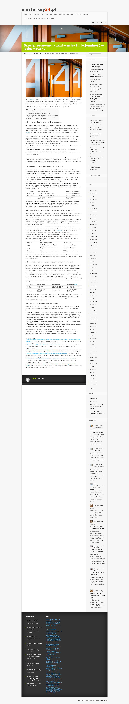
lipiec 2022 (92, 255)
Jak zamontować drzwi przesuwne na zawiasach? (38, 113)
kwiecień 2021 (93, 301)
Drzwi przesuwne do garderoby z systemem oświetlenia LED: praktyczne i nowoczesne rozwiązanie (97, 549)
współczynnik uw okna (54, 687)
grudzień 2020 (93, 314)
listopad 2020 (93, 317)
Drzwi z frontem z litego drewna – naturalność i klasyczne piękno (96, 135)
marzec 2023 (93, 230)
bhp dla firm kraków (55, 622)
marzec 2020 (93, 341)
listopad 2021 (93, 279)
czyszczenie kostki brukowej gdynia (53, 637)
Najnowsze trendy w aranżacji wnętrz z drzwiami (97, 507)
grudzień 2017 (93, 357)
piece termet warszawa (53, 662)
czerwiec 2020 (93, 332)
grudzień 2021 (93, 276)
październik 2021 (94, 283)
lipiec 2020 (92, 329)
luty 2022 (92, 270)
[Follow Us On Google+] (105, 23)
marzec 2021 (93, 304)
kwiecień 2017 (93, 382)
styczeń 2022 (93, 273)
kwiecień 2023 (93, 227)
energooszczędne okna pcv (52, 644)
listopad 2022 (93, 242)
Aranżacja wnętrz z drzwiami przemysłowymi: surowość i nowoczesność (34, 671)
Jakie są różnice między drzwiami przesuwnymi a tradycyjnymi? (41, 116)
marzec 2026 (93, 202)
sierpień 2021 (93, 289)
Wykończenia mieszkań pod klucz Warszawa (53, 689)
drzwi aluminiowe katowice (52, 640)
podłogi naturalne (51, 666)
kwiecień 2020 (93, 338)
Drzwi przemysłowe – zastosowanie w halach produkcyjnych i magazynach (34, 678)
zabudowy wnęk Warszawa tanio (53, 692)
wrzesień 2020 (93, 323)
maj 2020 (92, 335)
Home (25, 14)
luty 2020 (92, 344)
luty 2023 (92, 233)
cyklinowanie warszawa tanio (51, 634)
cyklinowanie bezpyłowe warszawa (54, 630)
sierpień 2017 (93, 369)
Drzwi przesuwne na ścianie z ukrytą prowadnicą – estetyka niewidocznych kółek (97, 142)
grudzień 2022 (93, 239)
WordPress (104, 700)
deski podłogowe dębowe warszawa (53, 639)
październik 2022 (94, 245)
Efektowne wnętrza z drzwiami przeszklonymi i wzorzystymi (33, 663)
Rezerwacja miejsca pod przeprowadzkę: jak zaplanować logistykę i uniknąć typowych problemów (96, 88)
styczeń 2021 (93, 310)
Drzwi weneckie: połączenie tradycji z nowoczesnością (97, 466)
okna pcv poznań (57, 657)
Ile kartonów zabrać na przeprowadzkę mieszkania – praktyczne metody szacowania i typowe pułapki (97, 594)
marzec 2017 (93, 385)
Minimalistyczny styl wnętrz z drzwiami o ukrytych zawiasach (43, 344)
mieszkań (32, 99)
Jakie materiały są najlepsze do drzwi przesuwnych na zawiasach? (42, 115)
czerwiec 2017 (93, 375)
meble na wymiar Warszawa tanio (51, 652)
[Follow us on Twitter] (93, 23)
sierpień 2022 (93, 252)
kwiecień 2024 (93, 221)
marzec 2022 (93, 267)
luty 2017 (92, 388)
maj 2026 (92, 196)
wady (75, 284)
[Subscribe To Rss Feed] (101, 23)
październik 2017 (94, 363)
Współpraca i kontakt (34, 14)
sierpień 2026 (93, 190)
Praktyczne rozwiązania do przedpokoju (54, 669)
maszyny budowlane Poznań (53, 649)
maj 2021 (92, 298)
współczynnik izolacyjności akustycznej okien (54, 682)
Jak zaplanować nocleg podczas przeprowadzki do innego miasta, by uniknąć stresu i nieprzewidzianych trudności (97, 429)
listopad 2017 (93, 360)
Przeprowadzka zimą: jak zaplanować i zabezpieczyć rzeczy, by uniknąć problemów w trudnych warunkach (97, 98)
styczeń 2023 (93, 236)
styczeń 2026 (93, 208)
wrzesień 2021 (93, 286)
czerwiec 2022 (93, 258)
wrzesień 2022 (93, 249)
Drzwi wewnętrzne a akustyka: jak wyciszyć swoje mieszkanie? (97, 450)
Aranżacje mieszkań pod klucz (53, 620)
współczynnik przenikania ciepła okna (53, 685)
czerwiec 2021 (93, 295)
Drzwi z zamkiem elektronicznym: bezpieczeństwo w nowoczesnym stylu (47, 353)
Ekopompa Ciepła (49, 642)
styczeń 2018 (93, 354)
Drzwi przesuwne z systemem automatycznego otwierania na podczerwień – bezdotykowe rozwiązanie (97, 572)
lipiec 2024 (92, 218)
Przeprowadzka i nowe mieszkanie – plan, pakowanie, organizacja (39, 18)
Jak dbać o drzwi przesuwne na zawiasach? (37, 118)
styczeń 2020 (93, 348)
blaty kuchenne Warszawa (52, 625)
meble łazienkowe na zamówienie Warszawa (53, 655)
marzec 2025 (93, 211)
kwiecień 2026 (93, 199)
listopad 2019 (93, 351)
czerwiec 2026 (93, 193)
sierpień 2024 (93, 215)
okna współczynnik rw (53, 660)
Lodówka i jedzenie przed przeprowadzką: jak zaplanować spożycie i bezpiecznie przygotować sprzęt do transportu (96, 68)
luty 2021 (92, 307)
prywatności (59, 230)
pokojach (28, 132)
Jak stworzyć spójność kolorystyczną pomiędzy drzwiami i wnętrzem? (33, 621)
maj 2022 (92, 261)
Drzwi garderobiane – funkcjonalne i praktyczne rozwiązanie (33, 638)
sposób (61, 187)
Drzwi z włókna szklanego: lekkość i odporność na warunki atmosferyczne (96, 122)
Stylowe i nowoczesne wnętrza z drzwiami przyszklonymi (42, 350)
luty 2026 (92, 205)
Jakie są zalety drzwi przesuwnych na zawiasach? (38, 111)
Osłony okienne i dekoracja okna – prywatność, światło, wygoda (74, 14)
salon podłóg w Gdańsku (53, 676)
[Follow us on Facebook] (97, 23)
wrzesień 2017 (93, 366)
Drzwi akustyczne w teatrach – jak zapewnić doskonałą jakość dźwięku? (34, 656)
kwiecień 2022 (93, 264)
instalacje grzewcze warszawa (52, 646)
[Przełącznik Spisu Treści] (56, 110)
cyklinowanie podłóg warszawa (51, 632)
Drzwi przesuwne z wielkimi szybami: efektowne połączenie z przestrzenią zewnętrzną (50, 358)
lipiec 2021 (92, 292)
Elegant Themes (89, 700)
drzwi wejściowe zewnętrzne (54, 641)
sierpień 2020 (93, 326)
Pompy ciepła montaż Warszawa (53, 667)
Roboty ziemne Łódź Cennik (53, 675)
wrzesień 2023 (93, 224)
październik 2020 (94, 320)
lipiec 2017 (92, 372)
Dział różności (53, 14)
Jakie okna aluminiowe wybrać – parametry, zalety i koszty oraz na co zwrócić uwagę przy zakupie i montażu (97, 78)
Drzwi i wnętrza (44, 14)
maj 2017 (92, 378)
